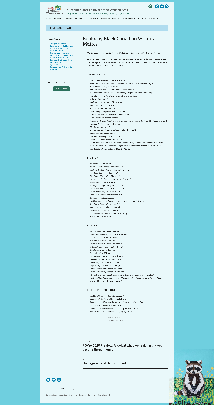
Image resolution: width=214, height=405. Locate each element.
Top (210, 402)
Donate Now (61, 89)
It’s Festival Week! (56, 51)
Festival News (127, 18)
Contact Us (153, 18)
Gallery (141, 18)
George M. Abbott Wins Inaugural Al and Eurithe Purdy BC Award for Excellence (61, 46)
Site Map (71, 389)
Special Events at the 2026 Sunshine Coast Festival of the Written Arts (61, 67)
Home (48, 18)
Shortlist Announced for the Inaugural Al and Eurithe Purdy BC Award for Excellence (61, 55)
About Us (57, 18)
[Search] (150, 6)
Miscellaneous (119, 320)
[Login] (109, 395)
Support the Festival (108, 18)
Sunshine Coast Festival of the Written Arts (97, 10)
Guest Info (92, 18)
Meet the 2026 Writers (73, 18)
